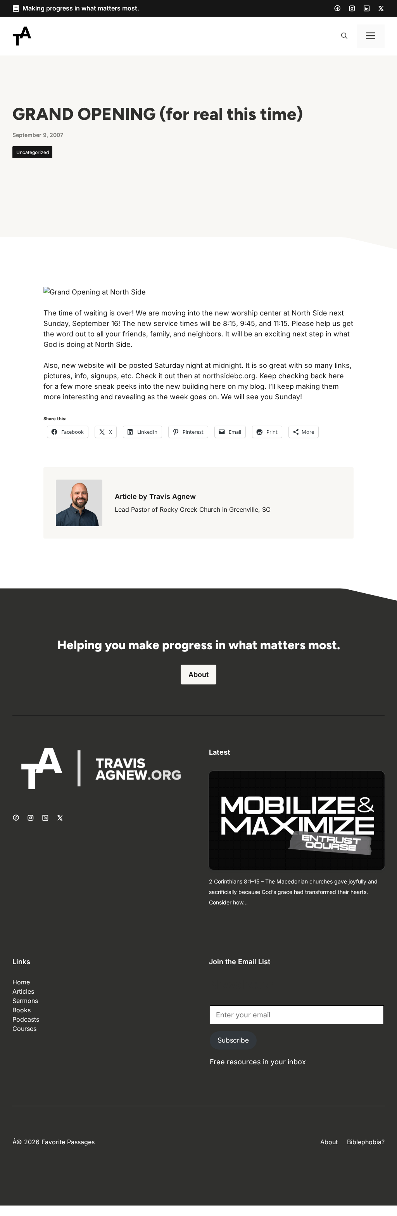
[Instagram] (352, 8)
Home (21, 982)
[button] (344, 36)
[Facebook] (337, 8)
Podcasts (25, 1019)
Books (21, 1010)
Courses (24, 1028)
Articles (23, 991)
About (198, 674)
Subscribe (233, 1040)
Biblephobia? (366, 1142)
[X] (381, 8)
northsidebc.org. (229, 376)
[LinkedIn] (366, 8)
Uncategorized (32, 152)
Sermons (25, 1001)
